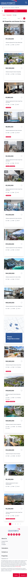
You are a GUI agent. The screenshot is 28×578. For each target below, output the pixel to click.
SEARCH (15, 11)
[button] (22, 30)
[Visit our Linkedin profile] (11, 534)
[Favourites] (21, 39)
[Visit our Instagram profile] (14, 534)
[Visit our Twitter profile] (17, 534)
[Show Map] (24, 18)
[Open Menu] (26, 3)
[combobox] (11, 7)
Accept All (23, 575)
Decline (16, 575)
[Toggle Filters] (2, 11)
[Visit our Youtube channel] (19, 534)
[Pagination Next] (20, 524)
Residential (9, 15)
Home (4, 15)
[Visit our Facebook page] (9, 534)
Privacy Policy (18, 566)
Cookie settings (7, 575)
